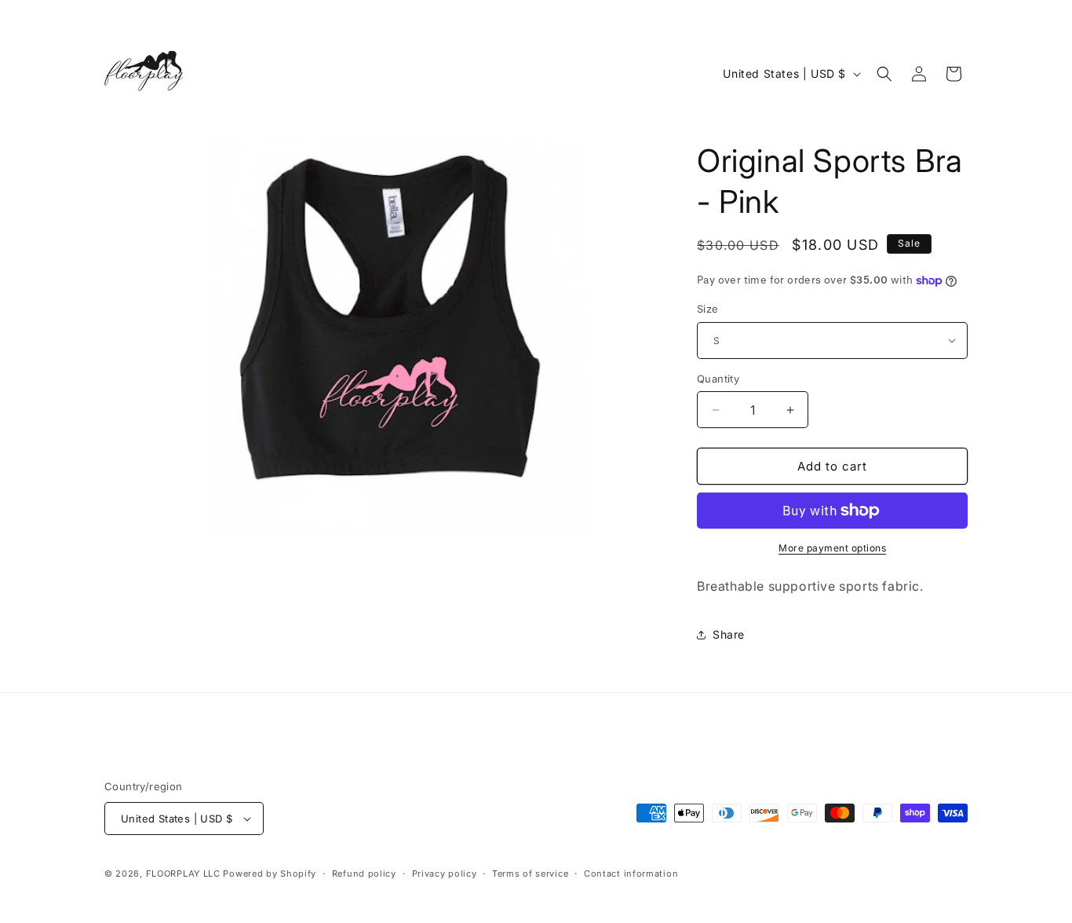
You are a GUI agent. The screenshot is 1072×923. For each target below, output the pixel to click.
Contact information (631, 873)
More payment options (832, 548)
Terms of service (530, 873)
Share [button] (729, 634)
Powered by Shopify (269, 873)
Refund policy (364, 873)
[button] (884, 74)
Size (708, 308)
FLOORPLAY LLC (183, 873)
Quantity (718, 378)
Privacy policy (444, 873)
